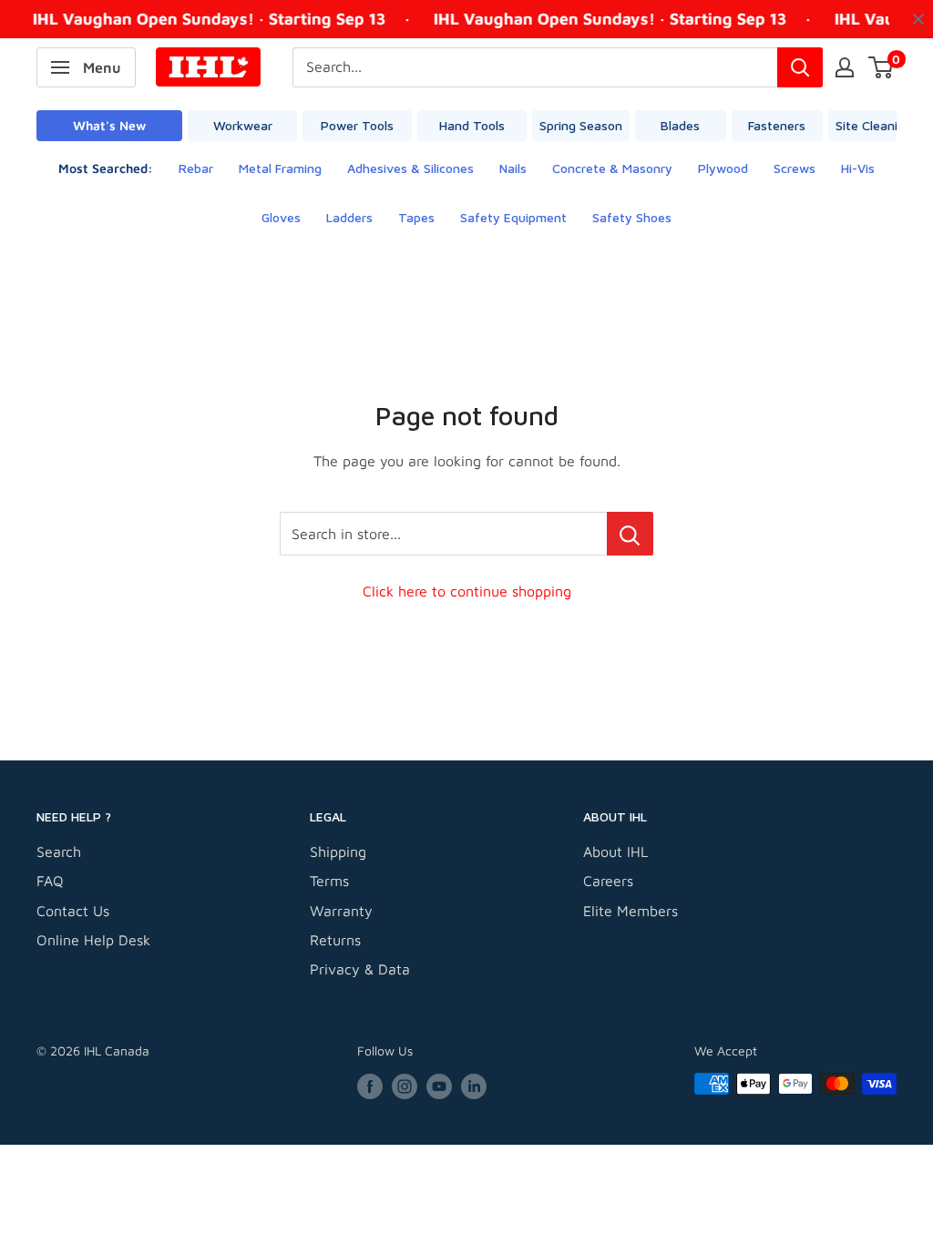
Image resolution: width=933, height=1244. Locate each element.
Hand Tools (472, 125)
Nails (513, 168)
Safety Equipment (513, 217)
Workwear (242, 125)
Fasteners (776, 125)
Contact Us (72, 910)
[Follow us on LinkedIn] (474, 1086)
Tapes (416, 217)
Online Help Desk (93, 940)
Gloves (281, 217)
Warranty (341, 910)
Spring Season (580, 125)
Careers (608, 880)
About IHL (615, 851)
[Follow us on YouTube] (439, 1086)
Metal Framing (280, 168)
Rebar (196, 168)
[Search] (800, 67)
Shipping (338, 851)
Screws (794, 168)
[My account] (845, 67)
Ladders (349, 217)
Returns (335, 940)
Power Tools (357, 125)
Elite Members (630, 910)
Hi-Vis (858, 168)
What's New (109, 125)
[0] (881, 67)
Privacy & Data (360, 969)
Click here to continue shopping (467, 591)
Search (58, 851)
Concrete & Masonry (612, 168)
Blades (680, 125)
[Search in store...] (630, 534)
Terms (329, 880)
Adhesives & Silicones (410, 168)
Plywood (723, 168)
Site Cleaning (874, 125)
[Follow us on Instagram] (404, 1086)
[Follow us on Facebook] (370, 1086)
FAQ (50, 880)
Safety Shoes (632, 217)
